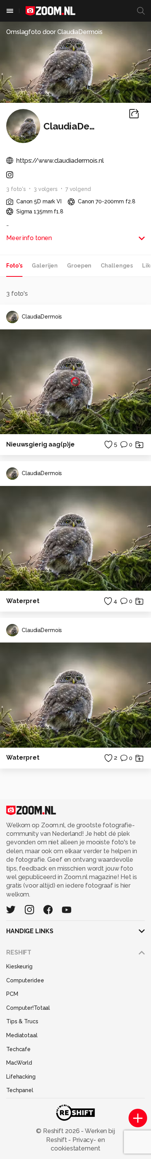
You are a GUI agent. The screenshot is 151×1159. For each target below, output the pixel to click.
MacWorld (19, 1063)
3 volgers (46, 189)
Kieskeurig (19, 966)
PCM (12, 994)
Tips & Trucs (22, 1021)
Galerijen (45, 265)
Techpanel (19, 1090)
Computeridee (25, 980)
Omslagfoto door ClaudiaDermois (54, 32)
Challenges (117, 265)
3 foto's (16, 189)
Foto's (14, 265)
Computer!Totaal (28, 1008)
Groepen (79, 265)
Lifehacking (21, 1077)
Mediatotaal (22, 1035)
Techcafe (18, 1049)
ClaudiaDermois (42, 317)
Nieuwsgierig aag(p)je (40, 444)
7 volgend (78, 189)
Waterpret (22, 601)
